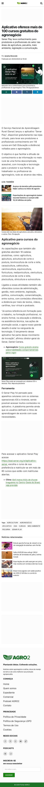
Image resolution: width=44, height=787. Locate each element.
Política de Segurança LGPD (17, 721)
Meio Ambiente (34, 526)
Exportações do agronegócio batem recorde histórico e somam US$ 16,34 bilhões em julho (27, 197)
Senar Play (17, 529)
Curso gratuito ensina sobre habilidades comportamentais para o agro (22, 350)
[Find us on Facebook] (5, 741)
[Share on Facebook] (17, 92)
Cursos (22, 526)
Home (6, 684)
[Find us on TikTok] (26, 741)
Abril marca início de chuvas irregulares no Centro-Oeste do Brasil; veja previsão (23, 482)
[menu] (3, 3)
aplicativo (7, 526)
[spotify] (5, 754)
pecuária (6, 529)
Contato (7, 705)
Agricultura (12, 522)
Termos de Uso (10, 725)
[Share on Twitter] (27, 92)
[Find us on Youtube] (21, 741)
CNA (15, 526)
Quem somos (9, 688)
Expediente (9, 692)
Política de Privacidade (14, 717)
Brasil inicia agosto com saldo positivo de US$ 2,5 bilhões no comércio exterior (27, 573)
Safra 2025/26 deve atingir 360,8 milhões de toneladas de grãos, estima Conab (27, 554)
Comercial (8, 697)
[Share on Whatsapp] (6, 92)
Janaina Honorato (10, 56)
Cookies (7, 729)
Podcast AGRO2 (11, 701)
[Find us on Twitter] (10, 741)
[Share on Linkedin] (37, 92)
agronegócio (26, 522)
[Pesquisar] (41, 3)
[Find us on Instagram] (15, 741)
